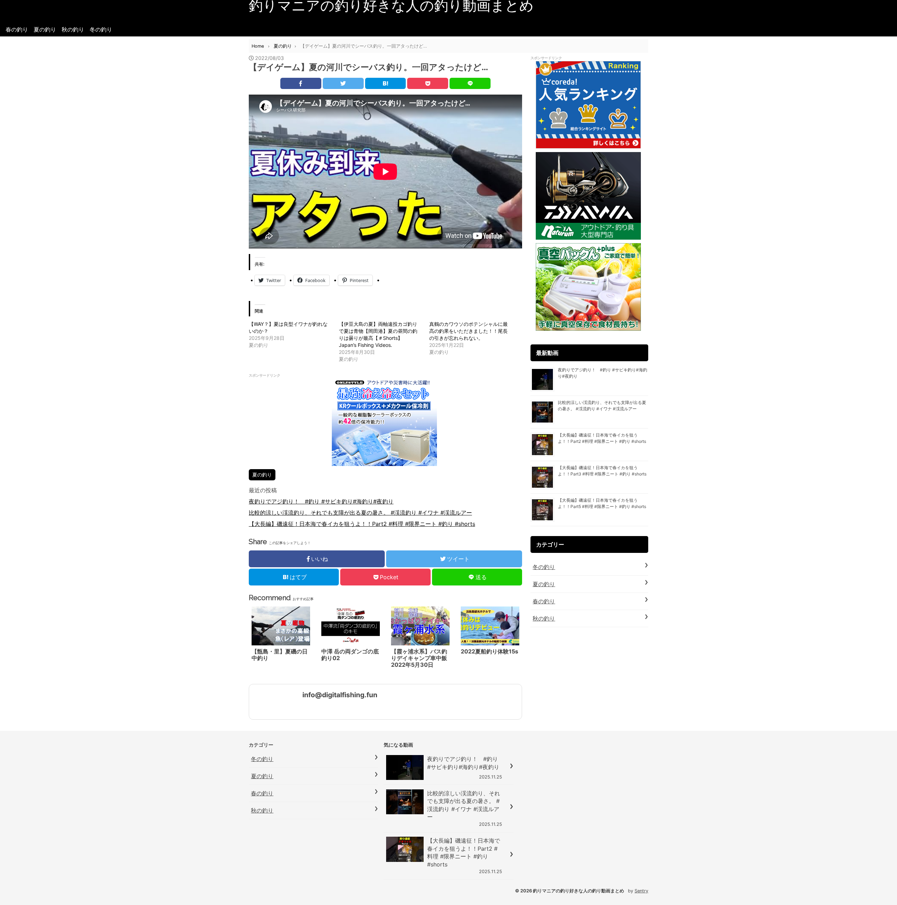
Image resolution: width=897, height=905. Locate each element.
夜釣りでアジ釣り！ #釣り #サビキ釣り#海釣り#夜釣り (321, 501)
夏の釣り (45, 29)
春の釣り (17, 29)
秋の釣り (73, 29)
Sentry (641, 890)
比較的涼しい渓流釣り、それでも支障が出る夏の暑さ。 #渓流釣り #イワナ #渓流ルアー (360, 512)
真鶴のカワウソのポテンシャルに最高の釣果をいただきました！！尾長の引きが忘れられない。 (468, 331)
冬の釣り (101, 29)
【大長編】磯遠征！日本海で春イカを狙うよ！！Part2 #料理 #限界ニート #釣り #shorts (362, 523)
